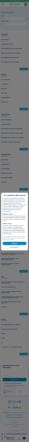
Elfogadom (14, 243)
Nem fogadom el (14, 247)
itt (6, 206)
